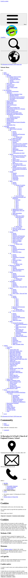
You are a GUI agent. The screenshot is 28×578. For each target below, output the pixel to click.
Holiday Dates (10, 102)
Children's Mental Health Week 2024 (18, 359)
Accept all (9, 516)
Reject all (3, 516)
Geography (12, 281)
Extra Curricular (19, 335)
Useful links (15, 179)
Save (14, 576)
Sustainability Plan (11, 125)
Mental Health (16, 397)
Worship (12, 80)
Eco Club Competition (15, 363)
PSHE (11, 321)
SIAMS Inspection (14, 78)
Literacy (14, 147)
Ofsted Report (10, 103)
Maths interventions (17, 213)
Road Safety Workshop (15, 352)
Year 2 (20, 189)
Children (6, 345)
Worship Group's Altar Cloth (16, 368)
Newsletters (9, 404)
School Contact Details (12, 87)
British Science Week (18, 238)
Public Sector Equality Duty (13, 107)
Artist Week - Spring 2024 (16, 357)
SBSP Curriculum (11, 127)
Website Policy (10, 488)
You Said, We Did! (11, 409)
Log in (5, 413)
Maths (11, 181)
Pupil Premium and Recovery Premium (16, 108)
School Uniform (10, 119)
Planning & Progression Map (19, 155)
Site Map (6, 483)
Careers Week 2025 (14, 349)
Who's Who (9, 83)
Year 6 (20, 194)
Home (5, 72)
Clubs (8, 411)
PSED (14, 151)
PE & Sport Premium (12, 104)
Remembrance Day (14, 377)
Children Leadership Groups (13, 380)
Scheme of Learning (20, 185)
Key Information (7, 90)
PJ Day (11, 367)
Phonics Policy (16, 159)
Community (6, 425)
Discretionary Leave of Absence (17, 96)
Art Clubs (15, 261)
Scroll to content (4, 1)
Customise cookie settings (18, 516)
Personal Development (18, 323)
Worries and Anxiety (17, 400)
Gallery (8, 348)
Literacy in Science (17, 240)
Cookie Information (11, 487)
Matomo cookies (8, 549)
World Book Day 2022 (15, 361)
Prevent (11, 115)
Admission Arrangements (13, 91)
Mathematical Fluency (18, 209)
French (11, 272)
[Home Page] (11, 64)
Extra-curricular (16, 316)
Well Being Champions (15, 387)
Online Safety (10, 379)
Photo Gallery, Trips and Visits (20, 286)
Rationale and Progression (19, 134)
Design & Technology (15, 265)
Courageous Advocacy (15, 79)
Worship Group (13, 385)
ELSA (11, 393)
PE (10, 312)
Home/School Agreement (13, 403)
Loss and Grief (16, 395)
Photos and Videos (17, 138)
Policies (8, 106)
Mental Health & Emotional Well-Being (16, 392)
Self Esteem (15, 396)
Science (11, 232)
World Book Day (14, 364)
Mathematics (16, 149)
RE (10, 130)
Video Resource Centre (12, 388)
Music (11, 294)
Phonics (11, 154)
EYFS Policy (16, 141)
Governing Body (11, 84)
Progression (15, 177)
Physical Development (18, 150)
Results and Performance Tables (14, 112)
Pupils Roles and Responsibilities (19, 330)
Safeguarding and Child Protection (15, 114)
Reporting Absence (14, 95)
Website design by (11, 497)
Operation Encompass (15, 117)
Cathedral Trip (13, 365)
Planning (15, 133)
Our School (6, 74)
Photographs (15, 178)
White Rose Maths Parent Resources (20, 216)
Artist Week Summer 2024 (16, 351)
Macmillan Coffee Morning (16, 372)
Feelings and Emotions (18, 399)
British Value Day (14, 375)
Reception (21, 186)
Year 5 (20, 193)
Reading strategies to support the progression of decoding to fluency (20, 169)
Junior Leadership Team (15, 381)
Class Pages (9, 347)
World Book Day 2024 (15, 355)
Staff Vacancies (10, 86)
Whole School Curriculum (16, 129)
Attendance (9, 92)
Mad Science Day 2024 (15, 353)
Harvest (11, 373)
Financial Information (12, 100)
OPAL (8, 88)
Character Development (21, 332)
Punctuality (12, 99)
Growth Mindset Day (15, 376)
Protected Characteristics (21, 336)
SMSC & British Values (18, 344)
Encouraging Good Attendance (17, 98)
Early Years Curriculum (15, 139)
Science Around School (18, 237)
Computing (12, 245)
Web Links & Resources (18, 269)
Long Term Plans (20, 195)
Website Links (19, 137)
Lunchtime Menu (11, 408)
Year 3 (20, 190)
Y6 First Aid (12, 369)
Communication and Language (20, 146)
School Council (13, 383)
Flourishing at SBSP (14, 82)
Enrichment (18, 333)
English (11, 171)
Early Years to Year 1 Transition (20, 143)
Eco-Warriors (13, 384)
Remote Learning (11, 110)
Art (10, 253)
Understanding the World (18, 153)
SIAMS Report (10, 121)
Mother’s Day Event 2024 (16, 356)
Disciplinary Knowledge (18, 175)
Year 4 (20, 191)
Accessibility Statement (12, 486)
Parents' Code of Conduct (13, 391)
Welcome (9, 75)
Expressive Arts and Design (19, 145)
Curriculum (6, 126)
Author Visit (12, 360)
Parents (5, 389)
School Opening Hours (12, 118)
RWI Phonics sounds (17, 163)
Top (2, 499)
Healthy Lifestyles (11, 407)
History (11, 288)
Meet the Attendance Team (16, 94)
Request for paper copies (12, 111)
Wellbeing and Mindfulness (19, 401)
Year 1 (20, 187)
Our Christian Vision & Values (14, 76)
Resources (15, 135)
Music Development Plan (18, 310)
